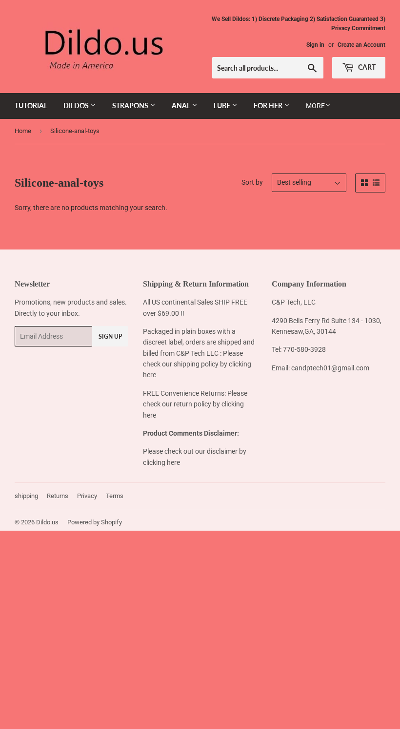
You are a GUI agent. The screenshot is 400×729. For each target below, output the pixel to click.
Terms (114, 495)
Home (23, 130)
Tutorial (31, 105)
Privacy (87, 495)
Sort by (252, 182)
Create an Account (361, 44)
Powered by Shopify (94, 522)
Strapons (131, 105)
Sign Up (110, 336)
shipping (26, 495)
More (315, 106)
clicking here (161, 462)
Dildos (76, 105)
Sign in (315, 44)
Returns (57, 495)
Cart (366, 67)
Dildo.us (47, 522)
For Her (269, 105)
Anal (182, 105)
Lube (223, 105)
